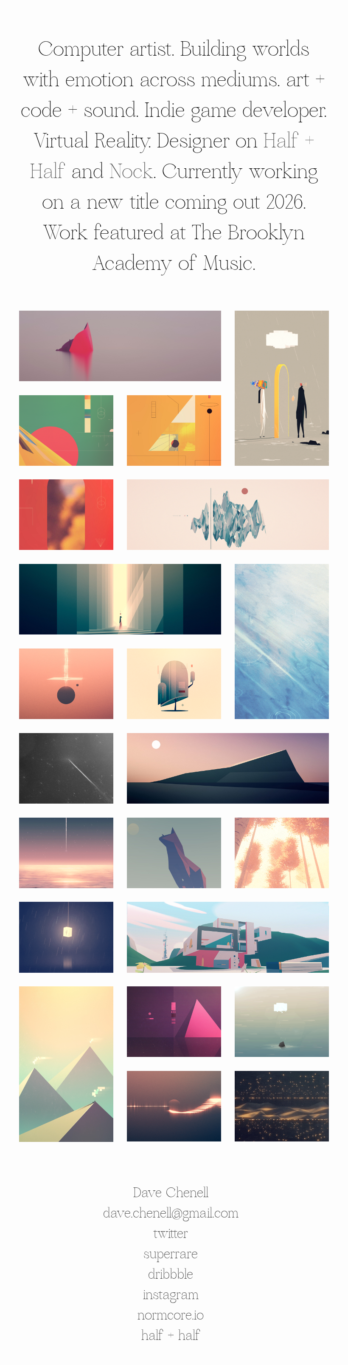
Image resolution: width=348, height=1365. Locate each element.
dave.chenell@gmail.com (171, 1213)
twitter (170, 1233)
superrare (170, 1254)
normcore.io (171, 1315)
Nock (131, 172)
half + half (170, 1335)
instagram (171, 1295)
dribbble (170, 1274)
